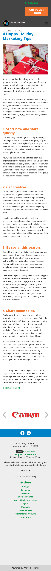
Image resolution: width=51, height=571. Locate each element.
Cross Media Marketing (25, 500)
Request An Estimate (25, 454)
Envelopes (25, 493)
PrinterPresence (31, 568)
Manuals (25, 507)
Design (25, 486)
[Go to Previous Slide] (4, 414)
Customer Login (36, 11)
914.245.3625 (31, 2)
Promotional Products (25, 513)
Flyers (25, 503)
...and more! (25, 517)
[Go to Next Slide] (46, 414)
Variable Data (25, 510)
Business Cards (25, 496)
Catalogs (25, 490)
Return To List (12, 387)
